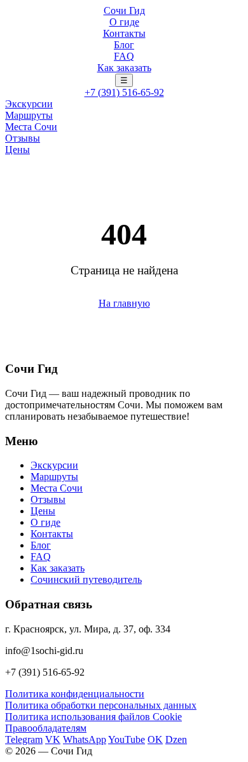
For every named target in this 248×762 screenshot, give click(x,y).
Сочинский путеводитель (86, 579)
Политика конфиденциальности (74, 693)
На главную (124, 303)
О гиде (124, 22)
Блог (124, 44)
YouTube (126, 739)
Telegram (24, 739)
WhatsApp (84, 739)
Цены (17, 149)
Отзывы (22, 138)
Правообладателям (45, 728)
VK (52, 739)
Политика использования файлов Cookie (93, 716)
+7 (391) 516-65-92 (124, 92)
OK (155, 739)
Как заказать (124, 67)
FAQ (124, 56)
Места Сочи (31, 126)
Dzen (176, 739)
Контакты (124, 33)
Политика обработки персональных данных (100, 705)
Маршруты (29, 115)
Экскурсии (29, 103)
